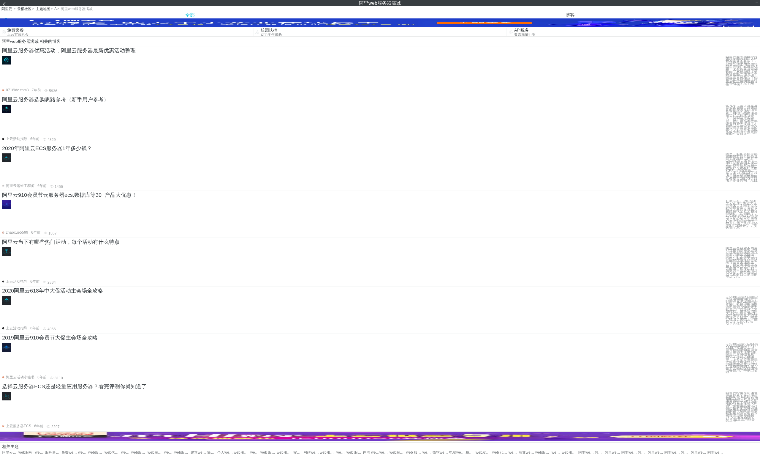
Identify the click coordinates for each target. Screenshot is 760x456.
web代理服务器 (112, 452)
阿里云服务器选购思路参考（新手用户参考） (55, 100)
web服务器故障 (96, 452)
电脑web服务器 (457, 452)
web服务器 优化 (285, 452)
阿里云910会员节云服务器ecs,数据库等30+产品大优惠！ (69, 195)
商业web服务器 (527, 452)
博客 (570, 15)
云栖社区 (24, 9)
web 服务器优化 (268, 452)
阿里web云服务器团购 (699, 452)
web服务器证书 (182, 452)
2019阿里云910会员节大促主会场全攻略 (50, 338)
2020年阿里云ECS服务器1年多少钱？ (47, 148)
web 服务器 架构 (414, 452)
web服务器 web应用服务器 (40, 452)
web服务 (25, 452)
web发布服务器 (484, 452)
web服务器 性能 (255, 452)
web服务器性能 (242, 452)
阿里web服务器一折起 (656, 452)
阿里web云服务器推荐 (643, 452)
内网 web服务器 (371, 452)
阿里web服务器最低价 (686, 452)
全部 (190, 15)
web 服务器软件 (514, 452)
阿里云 (6, 9)
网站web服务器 (311, 452)
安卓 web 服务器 (298, 452)
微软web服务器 (441, 452)
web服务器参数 (427, 452)
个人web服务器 (225, 452)
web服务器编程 (570, 452)
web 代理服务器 (500, 452)
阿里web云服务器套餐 (715, 452)
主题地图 (43, 9)
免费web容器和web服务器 (69, 452)
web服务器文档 (341, 452)
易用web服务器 (471, 452)
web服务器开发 (126, 452)
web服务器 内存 (169, 452)
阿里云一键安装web (10, 452)
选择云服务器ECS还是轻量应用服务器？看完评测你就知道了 (74, 386)
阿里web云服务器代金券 (600, 452)
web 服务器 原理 (354, 452)
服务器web (53, 452)
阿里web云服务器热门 (629, 452)
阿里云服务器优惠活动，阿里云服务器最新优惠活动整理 (69, 51)
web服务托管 (83, 452)
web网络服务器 (557, 452)
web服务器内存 (139, 452)
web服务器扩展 (543, 452)
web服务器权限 (398, 452)
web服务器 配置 (384, 452)
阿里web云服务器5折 (586, 452)
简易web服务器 (212, 452)
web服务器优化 (156, 452)
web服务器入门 (328, 452)
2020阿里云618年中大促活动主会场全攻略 (52, 291)
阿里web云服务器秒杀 (613, 452)
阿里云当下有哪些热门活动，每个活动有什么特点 (61, 242)
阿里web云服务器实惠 (672, 452)
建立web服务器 (199, 452)
